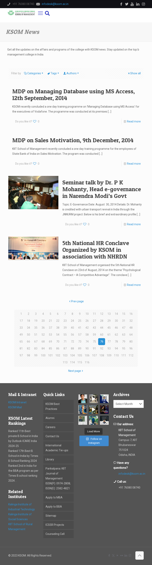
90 (87, 348)
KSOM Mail (15, 407)
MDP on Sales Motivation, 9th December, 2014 (72, 140)
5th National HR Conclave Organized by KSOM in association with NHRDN (95, 249)
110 (116, 355)
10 (87, 313)
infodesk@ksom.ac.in (132, 473)
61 (109, 334)
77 (109, 341)
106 (87, 355)
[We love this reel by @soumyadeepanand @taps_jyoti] (93, 398)
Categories (34, 73)
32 (131, 320)
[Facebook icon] (109, 555)
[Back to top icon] (139, 555)
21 (50, 320)
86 (57, 348)
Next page (74, 370)
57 (79, 334)
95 (123, 348)
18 (28, 320)
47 (123, 327)
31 (123, 320)
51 (35, 334)
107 (94, 355)
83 (35, 348)
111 (123, 355)
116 (87, 362)
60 (101, 334)
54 (57, 334)
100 (43, 355)
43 (94, 327)
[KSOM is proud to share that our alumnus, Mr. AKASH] (104, 398)
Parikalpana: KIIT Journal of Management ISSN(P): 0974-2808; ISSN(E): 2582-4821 (58, 478)
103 (65, 355)
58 (87, 334)
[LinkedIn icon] (125, 555)
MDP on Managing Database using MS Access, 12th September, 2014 (73, 94)
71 (65, 341)
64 (131, 334)
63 (123, 334)
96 (131, 348)
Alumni (50, 418)
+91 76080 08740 (129, 487)
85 (50, 348)
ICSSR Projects (55, 524)
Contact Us (52, 436)
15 (123, 313)
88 (72, 348)
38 (57, 327)
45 (109, 327)
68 (43, 341)
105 (79, 355)
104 (72, 355)
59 (94, 334)
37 (50, 327)
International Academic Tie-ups (57, 448)
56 (72, 334)
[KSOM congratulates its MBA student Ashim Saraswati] (93, 420)
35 (35, 327)
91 (94, 348)
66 (28, 341)
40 (72, 327)
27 (94, 320)
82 (28, 348)
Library (50, 459)
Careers (50, 427)
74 (87, 341)
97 (21, 355)
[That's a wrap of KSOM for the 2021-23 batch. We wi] (93, 409)
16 (131, 313)
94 (116, 348)
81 (21, 348)
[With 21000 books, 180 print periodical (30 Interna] (104, 409)
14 (116, 313)
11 (94, 313)
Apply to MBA (54, 497)
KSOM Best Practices (53, 406)
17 (21, 320)
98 (28, 355)
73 (79, 341)
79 (123, 341)
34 (28, 327)
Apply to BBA (54, 506)
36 (43, 327)
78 (116, 341)
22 (57, 320)
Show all (135, 73)
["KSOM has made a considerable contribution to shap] (104, 420)
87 (65, 348)
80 (131, 341)
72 (72, 341)
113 (65, 362)
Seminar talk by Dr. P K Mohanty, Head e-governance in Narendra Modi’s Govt (101, 189)
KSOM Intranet (17, 402)
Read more (134, 121)
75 (94, 341)
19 (35, 320)
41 (79, 327)
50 (28, 334)
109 (109, 355)
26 (87, 320)
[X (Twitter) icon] (113, 555)
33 (21, 327)
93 (109, 348)
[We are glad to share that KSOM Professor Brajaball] (82, 398)
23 (65, 320)
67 (35, 341)
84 (43, 348)
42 (87, 327)
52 (43, 334)
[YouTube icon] (117, 555)
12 (101, 313)
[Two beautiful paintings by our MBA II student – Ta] (82, 409)
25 (79, 320)
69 (50, 341)
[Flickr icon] (121, 555)
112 (131, 355)
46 (116, 327)
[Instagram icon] (129, 555)
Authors (71, 73)
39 (65, 327)
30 (116, 320)
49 (21, 334)
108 (101, 355)
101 (50, 355)
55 (65, 334)
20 (43, 320)
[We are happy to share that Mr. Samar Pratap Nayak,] (82, 420)
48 (131, 327)
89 (79, 348)
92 (101, 348)
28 (101, 320)
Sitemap (51, 515)
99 (35, 355)
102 (57, 355)
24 (72, 320)
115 (79, 362)
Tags (54, 73)
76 (101, 341)
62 (116, 334)
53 (50, 334)
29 (109, 320)
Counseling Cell (55, 533)
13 (109, 313)
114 (72, 362)
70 (57, 341)
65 (21, 341)
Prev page (77, 301)
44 (101, 327)
